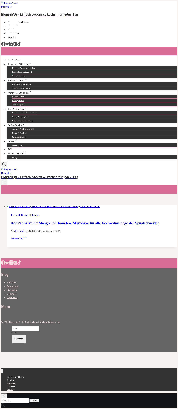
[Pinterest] (15, 45)
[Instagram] (11, 45)
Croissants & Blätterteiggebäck (23, 129)
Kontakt (12, 37)
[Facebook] (3, 45)
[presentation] (92, 206)
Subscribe (19, 339)
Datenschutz (13, 286)
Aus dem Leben (17, 145)
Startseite (11, 282)
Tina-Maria (20, 230)
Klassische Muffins (18, 97)
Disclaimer (12, 290)
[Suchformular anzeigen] (4, 164)
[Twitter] (7, 45)
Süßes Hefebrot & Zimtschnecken (24, 113)
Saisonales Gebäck (18, 137)
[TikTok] (19, 45)
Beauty (14, 158)
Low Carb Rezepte (20, 214)
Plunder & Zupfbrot (19, 133)
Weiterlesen (19, 238)
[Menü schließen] (2, 371)
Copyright (11, 293)
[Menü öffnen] (4, 182)
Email (13, 332)
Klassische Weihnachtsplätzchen (23, 68)
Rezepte (35, 214)
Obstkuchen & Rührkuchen (21, 84)
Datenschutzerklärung (19, 22)
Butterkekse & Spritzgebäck (22, 72)
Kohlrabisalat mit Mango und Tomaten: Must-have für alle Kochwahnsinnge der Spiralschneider (85, 223)
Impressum (12, 297)
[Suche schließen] (4, 395)
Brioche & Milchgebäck (20, 117)
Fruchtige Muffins (18, 101)
